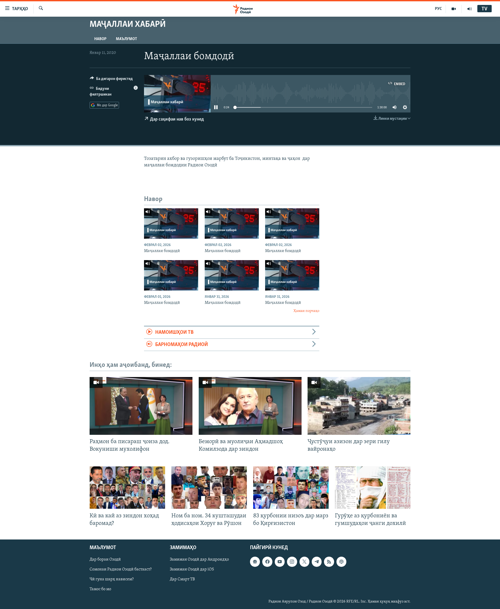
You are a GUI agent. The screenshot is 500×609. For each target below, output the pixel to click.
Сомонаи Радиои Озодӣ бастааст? (121, 569)
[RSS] (329, 562)
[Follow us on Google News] (255, 562)
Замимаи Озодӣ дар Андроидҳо (199, 559)
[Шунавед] (469, 9)
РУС (438, 9)
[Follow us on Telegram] (317, 562)
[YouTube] (454, 9)
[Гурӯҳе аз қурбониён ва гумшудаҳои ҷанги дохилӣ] (372, 487)
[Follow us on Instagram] (292, 562)
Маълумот (126, 39)
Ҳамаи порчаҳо (306, 311)
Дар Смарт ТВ (182, 579)
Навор (100, 39)
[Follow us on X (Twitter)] (304, 562)
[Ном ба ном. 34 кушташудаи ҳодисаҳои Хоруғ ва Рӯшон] (209, 487)
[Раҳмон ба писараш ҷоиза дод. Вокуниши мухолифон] (141, 406)
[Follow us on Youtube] (280, 562)
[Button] (111, 80)
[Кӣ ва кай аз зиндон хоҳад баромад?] (127, 487)
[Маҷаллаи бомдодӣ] (171, 223)
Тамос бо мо (100, 589)
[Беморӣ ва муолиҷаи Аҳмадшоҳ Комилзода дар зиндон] (250, 406)
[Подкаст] (341, 562)
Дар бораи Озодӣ (105, 559)
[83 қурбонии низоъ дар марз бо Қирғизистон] (291, 487)
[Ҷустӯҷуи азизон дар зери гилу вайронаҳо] (359, 406)
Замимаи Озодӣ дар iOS (192, 569)
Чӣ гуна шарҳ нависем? (112, 579)
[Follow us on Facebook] (267, 562)
